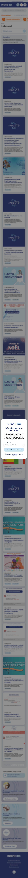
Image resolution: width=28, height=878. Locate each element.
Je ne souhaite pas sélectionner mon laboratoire (14, 454)
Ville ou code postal (7, 442)
